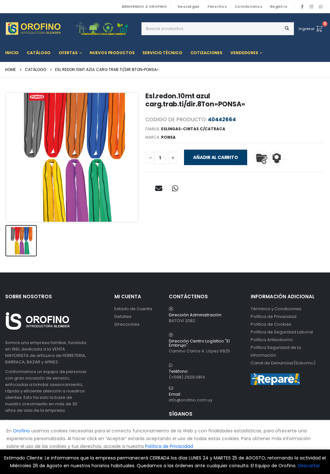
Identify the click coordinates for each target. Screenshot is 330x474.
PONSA (168, 137)
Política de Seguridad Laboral (282, 332)
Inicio (12, 52)
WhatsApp (320, 6)
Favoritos (217, 6)
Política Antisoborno (272, 340)
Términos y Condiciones (276, 309)
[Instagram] (311, 6)
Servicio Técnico (162, 52)
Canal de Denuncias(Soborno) (283, 363)
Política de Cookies (271, 324)
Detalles (122, 316)
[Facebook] (302, 6)
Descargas (188, 6)
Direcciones (127, 324)
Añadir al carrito (215, 157)
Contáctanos (248, 6)
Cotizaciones (206, 52)
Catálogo (39, 52)
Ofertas (68, 52)
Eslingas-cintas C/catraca (193, 129)
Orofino (21, 431)
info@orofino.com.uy (190, 400)
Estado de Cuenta (133, 309)
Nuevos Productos (112, 52)
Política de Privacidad (273, 316)
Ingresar (307, 28)
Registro (278, 6)
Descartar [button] (309, 465)
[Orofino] (71, 28)
